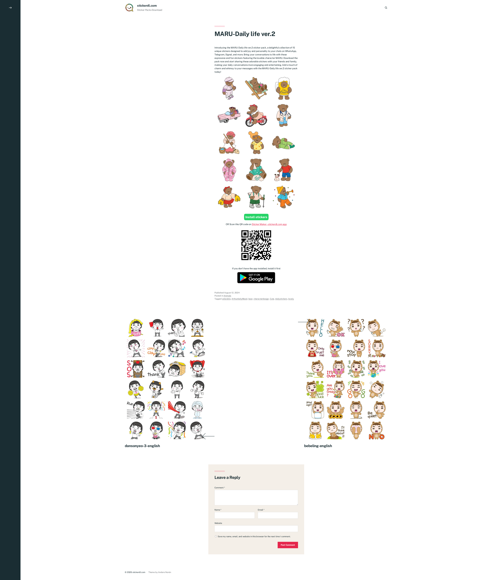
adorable (226, 299)
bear (250, 299)
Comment (219, 487)
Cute (272, 299)
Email (261, 510)
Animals (227, 296)
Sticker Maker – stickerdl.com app (269, 224)
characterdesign (261, 299)
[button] (10, 290)
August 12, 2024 (232, 292)
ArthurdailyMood (239, 299)
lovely (291, 299)
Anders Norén (164, 572)
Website (218, 523)
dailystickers (281, 299)
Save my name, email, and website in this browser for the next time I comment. (254, 536)
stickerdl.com (147, 5)
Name (217, 510)
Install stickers (256, 217)
